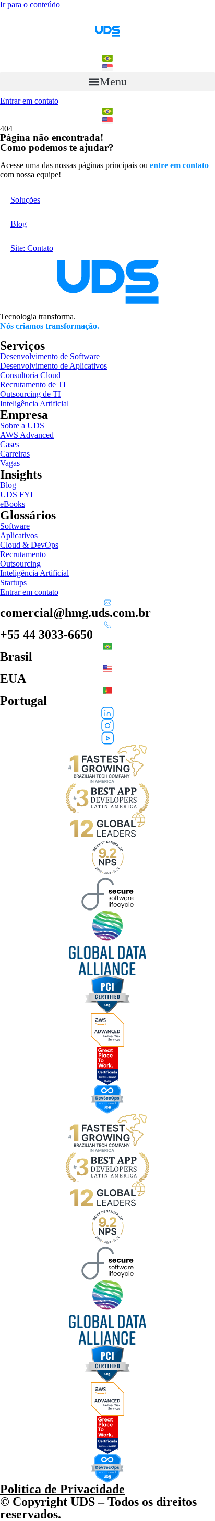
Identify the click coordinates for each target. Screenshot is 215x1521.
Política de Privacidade (62, 1489)
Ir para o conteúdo (30, 4)
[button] (107, 81)
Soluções (25, 199)
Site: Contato (31, 247)
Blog (18, 223)
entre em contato (179, 165)
